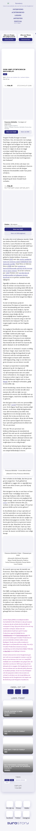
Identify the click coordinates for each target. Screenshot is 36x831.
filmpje (5, 382)
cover (5, 503)
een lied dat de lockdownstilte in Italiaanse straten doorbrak (16, 275)
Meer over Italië (11, 132)
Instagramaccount (21, 635)
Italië (7, 782)
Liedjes (18, 15)
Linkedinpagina (7, 635)
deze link (7, 651)
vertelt (13, 405)
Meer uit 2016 (25, 132)
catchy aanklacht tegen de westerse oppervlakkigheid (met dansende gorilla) (17, 261)
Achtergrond (18, 12)
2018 (9, 266)
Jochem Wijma (24, 77)
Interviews (18, 9)
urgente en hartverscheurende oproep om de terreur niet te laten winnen (17, 268)
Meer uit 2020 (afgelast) (18, 233)
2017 (11, 259)
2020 (7, 273)
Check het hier (9, 39)
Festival (18, 22)
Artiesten (18, 18)
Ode (5, 74)
